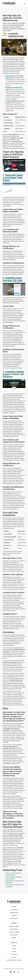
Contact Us (14, 957)
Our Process (14, 954)
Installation (14, 915)
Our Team (14, 951)
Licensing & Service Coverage (14, 960)
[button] (24, 3)
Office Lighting (14, 929)
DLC (11, 332)
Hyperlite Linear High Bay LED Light (12, 279)
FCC (21, 332)
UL (6, 332)
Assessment (14, 909)
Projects (14, 945)
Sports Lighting (14, 935)
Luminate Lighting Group (13, 101)
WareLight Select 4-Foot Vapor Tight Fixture (13, 178)
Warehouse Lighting (14, 926)
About (14, 948)
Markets (14, 937)
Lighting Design (14, 912)
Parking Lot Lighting (14, 932)
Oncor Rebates (14, 918)
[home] (8, 3)
